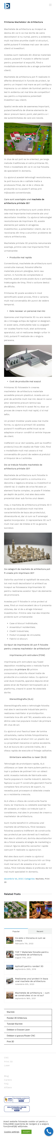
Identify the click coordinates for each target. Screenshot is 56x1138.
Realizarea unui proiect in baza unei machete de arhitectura (31, 980)
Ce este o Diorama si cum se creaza (30, 939)
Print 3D (8, 1061)
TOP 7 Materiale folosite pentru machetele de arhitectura (32, 953)
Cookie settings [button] (11, 1132)
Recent (40, 931)
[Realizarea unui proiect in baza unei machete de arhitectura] (9, 979)
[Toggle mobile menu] (50, 4)
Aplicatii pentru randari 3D (29, 966)
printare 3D (24, 669)
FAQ (6, 1083)
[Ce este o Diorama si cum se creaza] (9, 938)
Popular (16, 931)
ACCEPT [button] (26, 1132)
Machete (40, 879)
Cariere (8, 1080)
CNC (6, 1057)
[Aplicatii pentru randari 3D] (9, 966)
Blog (6, 1076)
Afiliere (8, 1087)
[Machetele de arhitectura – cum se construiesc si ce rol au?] (9, 993)
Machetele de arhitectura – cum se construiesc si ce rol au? (32, 994)
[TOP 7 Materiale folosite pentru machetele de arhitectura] (9, 952)
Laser (7, 1065)
